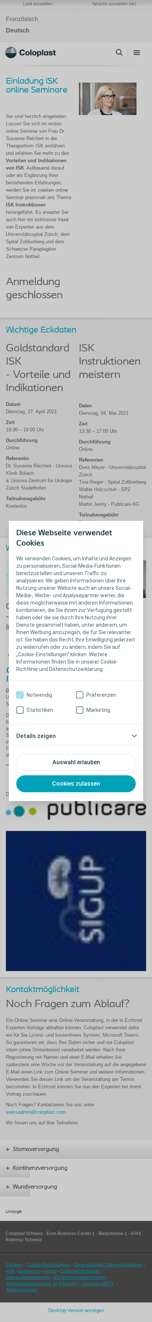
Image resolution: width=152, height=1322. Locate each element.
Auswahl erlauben (76, 762)
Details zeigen (36, 736)
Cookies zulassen (76, 783)
